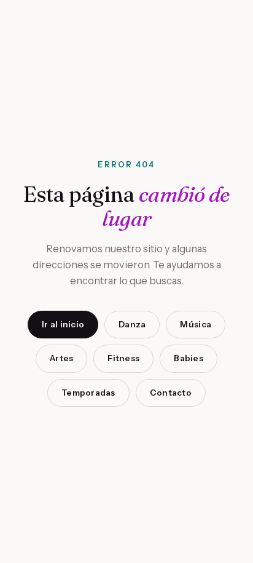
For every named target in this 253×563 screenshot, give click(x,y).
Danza (132, 324)
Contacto (171, 392)
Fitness (123, 358)
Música (195, 324)
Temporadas (88, 392)
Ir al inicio (63, 324)
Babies (188, 358)
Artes (61, 358)
